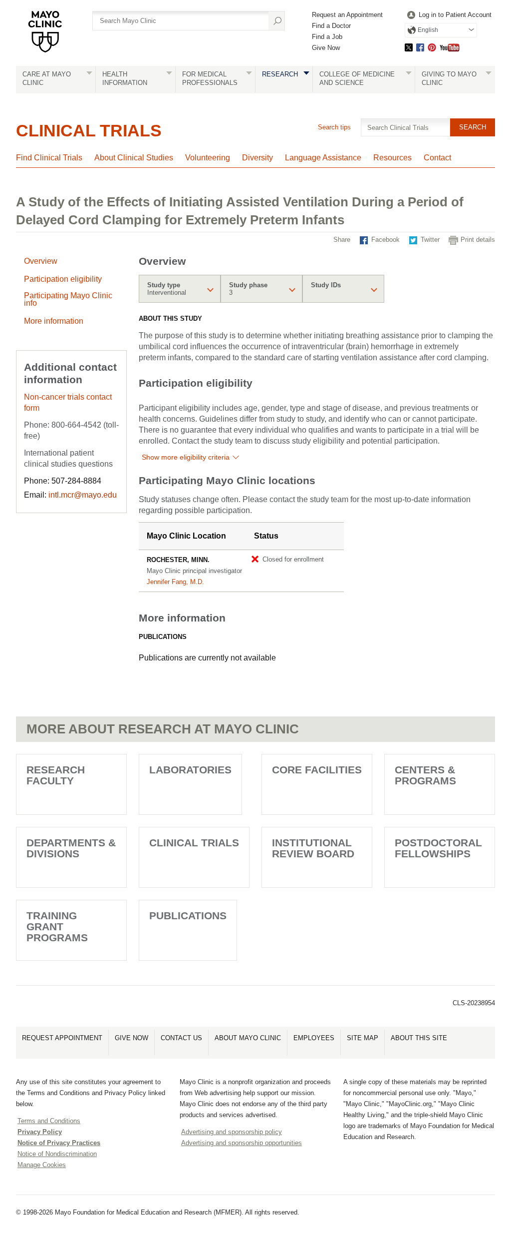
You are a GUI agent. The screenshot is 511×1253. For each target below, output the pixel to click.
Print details (478, 239)
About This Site (419, 1038)
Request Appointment (62, 1038)
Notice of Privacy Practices (58, 1143)
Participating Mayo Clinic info (68, 299)
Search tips (334, 127)
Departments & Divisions (71, 848)
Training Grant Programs (57, 926)
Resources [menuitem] (392, 157)
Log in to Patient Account (455, 14)
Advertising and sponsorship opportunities (241, 1143)
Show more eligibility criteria (186, 457)
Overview (40, 261)
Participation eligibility (63, 279)
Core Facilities (317, 769)
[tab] (180, 289)
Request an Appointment (347, 14)
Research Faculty (55, 775)
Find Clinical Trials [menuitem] (49, 157)
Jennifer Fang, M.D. (175, 582)
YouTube (450, 47)
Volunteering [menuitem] (207, 157)
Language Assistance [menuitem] (323, 157)
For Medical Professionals (210, 78)
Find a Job (327, 36)
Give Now (326, 47)
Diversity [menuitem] (257, 157)
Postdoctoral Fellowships (438, 848)
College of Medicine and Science (357, 78)
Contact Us (181, 1038)
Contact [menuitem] (437, 157)
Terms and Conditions (48, 1121)
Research (280, 74)
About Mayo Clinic (248, 1038)
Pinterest (432, 47)
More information (53, 321)
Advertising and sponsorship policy (231, 1132)
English (428, 29)
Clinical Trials (89, 130)
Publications (188, 915)
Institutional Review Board (313, 848)
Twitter (409, 47)
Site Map (362, 1038)
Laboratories (190, 769)
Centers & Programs (425, 775)
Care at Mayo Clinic (46, 78)
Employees (313, 1038)
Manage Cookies (41, 1165)
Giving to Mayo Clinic (449, 78)
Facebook (420, 47)
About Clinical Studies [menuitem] (133, 157)
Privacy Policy (39, 1132)
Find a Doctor (331, 25)
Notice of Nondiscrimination (57, 1154)
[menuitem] (448, 15)
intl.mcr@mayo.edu (82, 495)
